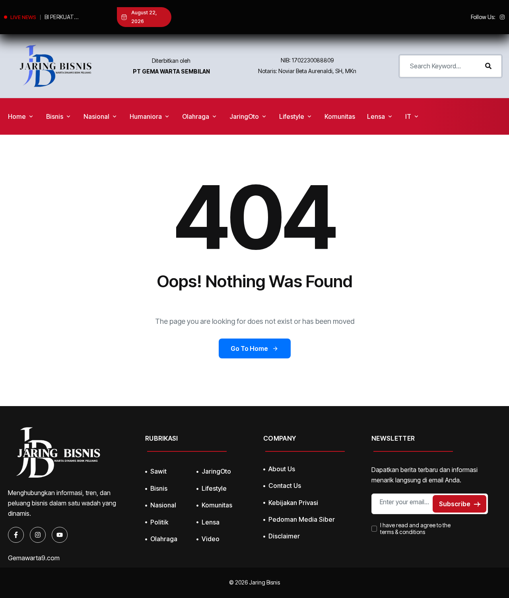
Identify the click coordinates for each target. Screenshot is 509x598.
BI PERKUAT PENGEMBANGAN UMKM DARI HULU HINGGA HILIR (67, 18)
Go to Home (249, 348)
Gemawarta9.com (34, 558)
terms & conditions (402, 532)
